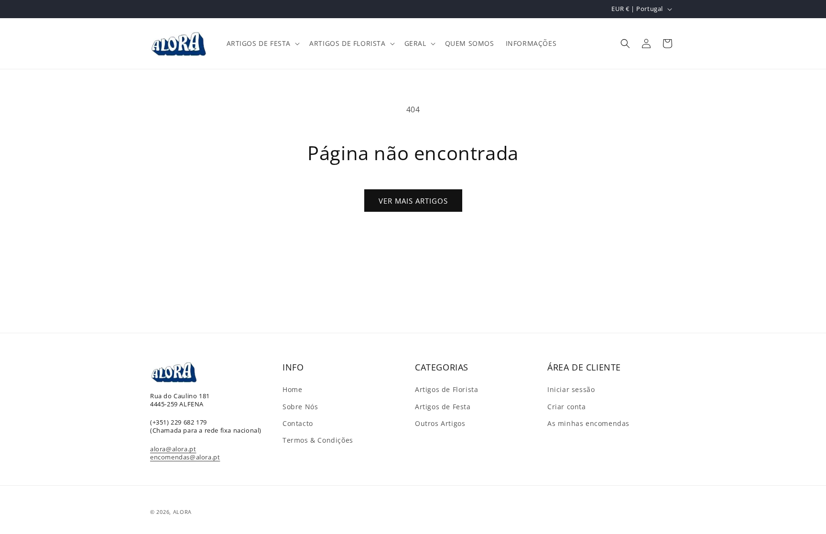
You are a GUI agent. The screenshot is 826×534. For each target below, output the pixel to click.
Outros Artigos (440, 423)
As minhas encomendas (588, 423)
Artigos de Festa (443, 406)
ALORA (182, 511)
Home (292, 389)
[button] (262, 43)
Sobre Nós (300, 406)
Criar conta (566, 406)
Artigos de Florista (446, 389)
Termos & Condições (318, 440)
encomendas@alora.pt (185, 457)
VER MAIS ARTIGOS (413, 201)
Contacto (298, 423)
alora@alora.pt (173, 449)
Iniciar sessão (571, 389)
